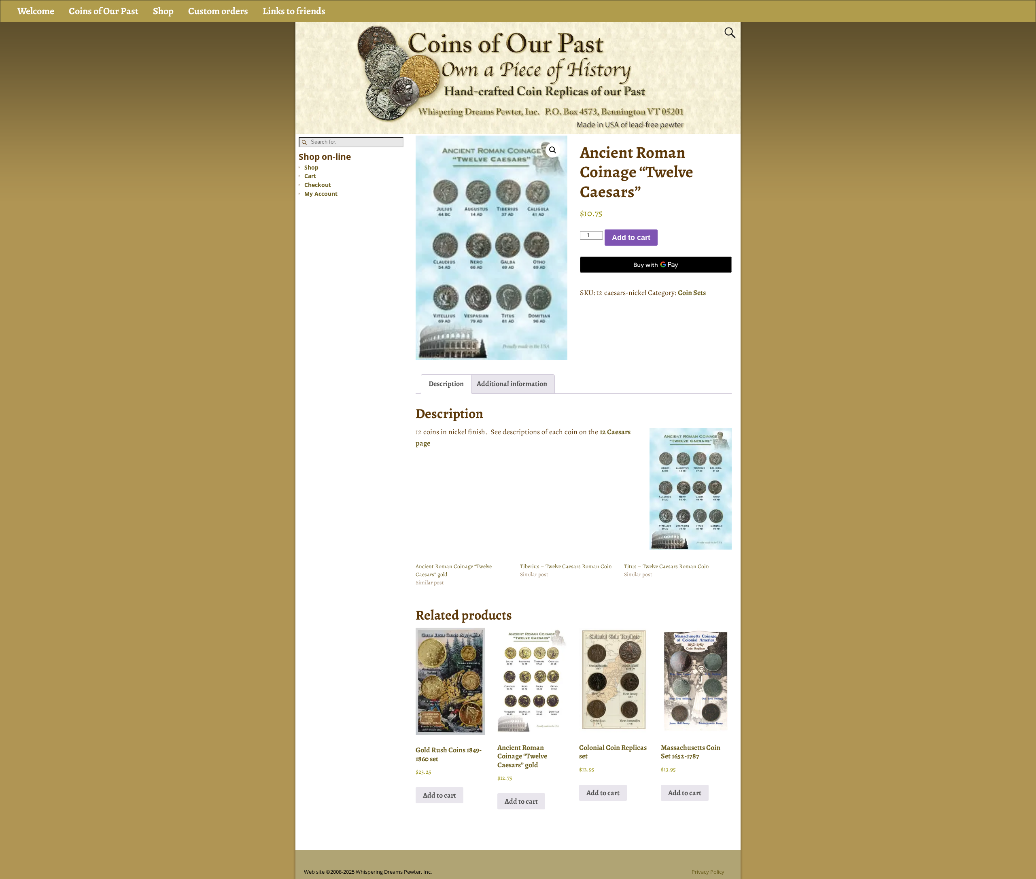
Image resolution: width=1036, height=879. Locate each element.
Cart (310, 176)
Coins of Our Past (103, 10)
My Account (321, 193)
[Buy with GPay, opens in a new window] (656, 265)
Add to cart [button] (439, 795)
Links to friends (294, 10)
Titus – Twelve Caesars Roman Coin (666, 566)
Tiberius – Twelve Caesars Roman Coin (566, 566)
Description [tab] (446, 384)
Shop (163, 10)
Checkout (317, 185)
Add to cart (631, 238)
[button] (553, 150)
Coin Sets (692, 292)
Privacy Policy (708, 871)
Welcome (35, 10)
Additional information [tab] (512, 384)
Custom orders (218, 10)
